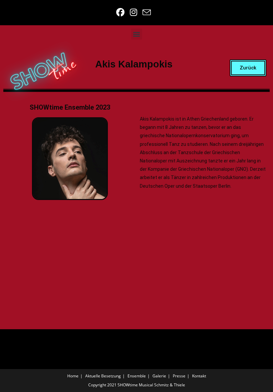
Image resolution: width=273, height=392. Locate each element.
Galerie (159, 376)
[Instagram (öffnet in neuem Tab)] (134, 12)
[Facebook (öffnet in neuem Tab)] (121, 12)
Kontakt (199, 376)
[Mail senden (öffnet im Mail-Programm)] (145, 12)
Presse (179, 376)
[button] (136, 34)
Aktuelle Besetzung (103, 376)
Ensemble (137, 376)
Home (73, 376)
